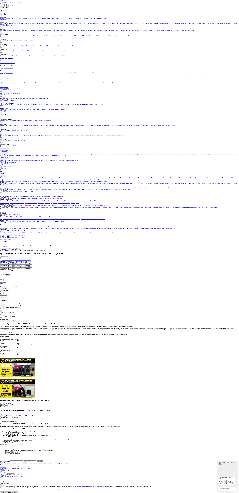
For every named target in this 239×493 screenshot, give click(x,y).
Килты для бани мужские (68, 76)
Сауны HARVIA (4, 130)
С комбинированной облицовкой (101, 18)
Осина (83, 82)
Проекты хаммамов (18, 468)
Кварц (31, 40)
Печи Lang (167, 30)
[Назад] (1, 250)
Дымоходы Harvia (25, 98)
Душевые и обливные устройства (34, 109)
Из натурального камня (53, 45)
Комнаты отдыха (26, 468)
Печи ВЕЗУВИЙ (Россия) (72, 23)
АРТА (27, 71)
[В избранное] (0, 276)
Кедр (1, 82)
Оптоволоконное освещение (37, 55)
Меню (5, 168)
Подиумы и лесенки (60, 109)
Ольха (32, 82)
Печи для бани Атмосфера (35, 23)
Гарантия (15, 2)
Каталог (3, 176)
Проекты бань (3, 467)
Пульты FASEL (72, 35)
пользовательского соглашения (103, 486)
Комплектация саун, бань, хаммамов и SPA (9, 466)
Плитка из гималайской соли (7, 50)
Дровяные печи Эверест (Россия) (21, 23)
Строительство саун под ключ (6, 463)
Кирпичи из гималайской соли (21, 50)
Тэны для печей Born (99, 104)
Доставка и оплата (24, 320)
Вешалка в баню (88, 76)
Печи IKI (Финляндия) (109, 30)
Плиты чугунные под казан (118, 135)
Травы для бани (205, 76)
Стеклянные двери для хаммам (83, 125)
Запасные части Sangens (29, 104)
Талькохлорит (3, 45)
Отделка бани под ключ (33, 463)
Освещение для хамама (49, 55)
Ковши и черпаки (57, 76)
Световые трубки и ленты (24, 55)
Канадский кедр (110, 82)
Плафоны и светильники (6, 55)
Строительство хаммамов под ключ (20, 463)
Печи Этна (107, 23)
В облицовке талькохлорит (86, 18)
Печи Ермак (197, 23)
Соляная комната (41, 245)
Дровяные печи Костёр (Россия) (208, 23)
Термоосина (77, 82)
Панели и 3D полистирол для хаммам (47, 125)
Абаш (19, 82)
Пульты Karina (64, 35)
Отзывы (11, 472)
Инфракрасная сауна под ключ (45, 463)
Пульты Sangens (120, 35)
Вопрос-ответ (6, 470)
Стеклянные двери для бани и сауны (9, 71)
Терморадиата (59, 82)
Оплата (11, 2)
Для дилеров (14, 162)
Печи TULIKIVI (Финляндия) (157, 30)
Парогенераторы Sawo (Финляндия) (74, 61)
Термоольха (94, 82)
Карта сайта (6, 472)
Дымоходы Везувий (45, 98)
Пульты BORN (87, 35)
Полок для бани (25, 82)
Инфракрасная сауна (32, 245)
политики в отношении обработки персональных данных (83, 486)
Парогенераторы (4, 125)
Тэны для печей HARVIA (6, 104)
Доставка (7, 2)
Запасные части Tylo (40, 104)
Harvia (59, 71)
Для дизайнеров (21, 466)
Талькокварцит (37, 45)
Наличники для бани (51, 82)
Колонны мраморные (137, 125)
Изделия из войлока (79, 76)
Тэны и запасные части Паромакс (53, 104)
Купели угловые (22, 109)
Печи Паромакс (146, 30)
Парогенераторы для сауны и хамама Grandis (112, 61)
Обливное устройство (20, 76)
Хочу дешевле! (3, 282)
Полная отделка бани (17, 245)
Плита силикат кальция (11, 120)
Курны (11, 125)
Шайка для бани (30, 76)
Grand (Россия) (57, 135)
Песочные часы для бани (146, 76)
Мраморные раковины (171, 125)
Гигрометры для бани (128, 76)
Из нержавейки (16, 93)
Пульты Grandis (113, 35)
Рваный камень (69, 45)
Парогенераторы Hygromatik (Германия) (92, 61)
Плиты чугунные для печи (106, 135)
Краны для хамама (18, 125)
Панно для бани (4, 87)
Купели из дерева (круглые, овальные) (9, 109)
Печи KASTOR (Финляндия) (223, 23)
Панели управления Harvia (15, 35)
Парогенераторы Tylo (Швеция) (42, 61)
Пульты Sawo (57, 35)
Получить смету (3, 418)
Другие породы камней (24, 40)
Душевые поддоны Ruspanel (48, 109)
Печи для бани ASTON (176, 23)
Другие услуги (5, 243)
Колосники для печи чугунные (83, 135)
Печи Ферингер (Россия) (116, 23)
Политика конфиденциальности (7, 487)
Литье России (34, 135)
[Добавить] (2, 305)
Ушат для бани (119, 76)
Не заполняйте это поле (5, 461)
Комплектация (3, 464)
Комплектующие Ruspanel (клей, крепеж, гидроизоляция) (46, 66)
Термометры (137, 76)
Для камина (44, 45)
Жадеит (9, 40)
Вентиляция (20, 120)
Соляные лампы (47, 50)
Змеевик (24, 45)
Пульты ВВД (79, 35)
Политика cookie (30, 487)
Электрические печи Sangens (36, 30)
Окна (1, 115)
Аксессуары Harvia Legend (109, 76)
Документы (16, 320)
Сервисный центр (49, 245)
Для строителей (29, 466)
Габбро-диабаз (3, 40)
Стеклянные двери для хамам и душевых (46, 71)
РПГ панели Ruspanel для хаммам (7, 66)
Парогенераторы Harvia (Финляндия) (25, 61)
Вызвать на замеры (4, 483)
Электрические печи (14, 18)
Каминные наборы (14, 140)
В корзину (4, 288)
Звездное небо (59, 55)
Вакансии (2, 472)
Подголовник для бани (158, 76)
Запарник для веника (40, 76)
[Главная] (1, 168)
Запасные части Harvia (17, 104)
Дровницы (22, 140)
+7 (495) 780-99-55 (11, 4)
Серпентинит (15, 40)
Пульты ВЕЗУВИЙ (95, 35)
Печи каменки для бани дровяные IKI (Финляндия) (53, 23)
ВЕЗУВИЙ (9, 269)
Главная (3, 250)
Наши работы (5, 246)
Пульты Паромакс (104, 35)
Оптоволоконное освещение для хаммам (100, 125)
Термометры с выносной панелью (7, 76)
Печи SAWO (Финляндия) (135, 30)
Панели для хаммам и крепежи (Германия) (65, 125)
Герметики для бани (38, 120)
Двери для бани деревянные (74, 71)
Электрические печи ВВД (87, 30)
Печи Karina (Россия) (98, 30)
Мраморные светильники (116, 125)
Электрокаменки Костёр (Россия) (22, 30)
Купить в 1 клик (4, 290)
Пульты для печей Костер (28, 35)
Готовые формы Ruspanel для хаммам (24, 66)
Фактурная (62, 45)
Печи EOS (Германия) (175, 30)
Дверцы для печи (94, 135)
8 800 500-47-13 (3, 4)
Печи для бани (12, 250)
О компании (2, 2)
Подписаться (40, 461)
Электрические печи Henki (74, 30)
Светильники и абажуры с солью (35, 50)
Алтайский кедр (102, 82)
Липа (43, 82)
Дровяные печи (4, 18)
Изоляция (2, 120)
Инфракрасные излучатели (20, 145)
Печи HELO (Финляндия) (122, 30)
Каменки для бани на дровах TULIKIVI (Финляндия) (158, 23)
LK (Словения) (49, 135)
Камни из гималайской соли (58, 50)
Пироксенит (19, 45)
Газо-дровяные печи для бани (42, 18)
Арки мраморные (146, 125)
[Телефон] (0, 170)
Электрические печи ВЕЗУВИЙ (188, 30)
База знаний (2, 469)
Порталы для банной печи (188, 23)
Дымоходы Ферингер (34, 98)
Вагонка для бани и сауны (10, 82)
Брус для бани (37, 82)
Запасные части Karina (66, 104)
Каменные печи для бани (55, 18)
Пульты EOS (50, 35)
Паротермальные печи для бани (27, 18)
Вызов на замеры (76, 245)
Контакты (19, 2)
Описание (2, 320)
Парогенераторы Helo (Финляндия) (58, 61)
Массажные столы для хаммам (158, 125)
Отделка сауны (25, 245)
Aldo (101, 71)
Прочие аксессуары (97, 76)
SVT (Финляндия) (13, 135)
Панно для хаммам (127, 125)
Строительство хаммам (7, 245)
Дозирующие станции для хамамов (30, 125)
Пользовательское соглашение (20, 487)
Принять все (14, 492)
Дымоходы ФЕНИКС (5, 98)
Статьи (1, 470)
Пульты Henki (128, 35)
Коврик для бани (168, 76)
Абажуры (14, 55)
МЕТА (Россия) (42, 135)
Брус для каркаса (47, 120)
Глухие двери (107, 71)
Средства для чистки (214, 76)
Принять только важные (5, 492)
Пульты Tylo (44, 35)
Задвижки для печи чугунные (68, 135)
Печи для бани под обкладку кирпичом (71, 18)
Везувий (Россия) (4, 135)
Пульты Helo (37, 35)
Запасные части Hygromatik (78, 104)
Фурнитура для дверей (93, 71)
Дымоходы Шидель (16, 98)
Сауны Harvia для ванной (14, 130)
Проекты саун (11, 468)
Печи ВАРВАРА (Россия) (85, 23)
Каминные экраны (4, 140)
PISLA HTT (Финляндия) (25, 135)
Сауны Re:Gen (24, 130)
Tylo (82, 71)
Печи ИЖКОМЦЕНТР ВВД (97, 23)
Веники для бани (177, 76)
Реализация (2, 462)
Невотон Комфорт (4, 35)
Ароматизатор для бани (187, 76)
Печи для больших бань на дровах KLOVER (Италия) (135, 23)
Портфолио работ (3, 468)
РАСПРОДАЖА (5, 241)
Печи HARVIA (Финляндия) (6, 23)
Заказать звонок (4, 7)
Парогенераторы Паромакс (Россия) (8, 61)
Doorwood (64, 71)
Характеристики (9, 320)
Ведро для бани (49, 76)
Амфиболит (30, 45)
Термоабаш (88, 82)
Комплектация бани (68, 245)
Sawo (86, 71)
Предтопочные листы (28, 120)
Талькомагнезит (11, 45)
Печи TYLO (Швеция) (62, 30)
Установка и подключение (58, 245)
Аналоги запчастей (89, 104)
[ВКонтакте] (0, 477)
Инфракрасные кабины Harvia (7, 145)
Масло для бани (197, 76)
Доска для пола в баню (68, 82)
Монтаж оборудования (64, 463)
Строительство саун (6, 242)
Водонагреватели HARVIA (6, 93)
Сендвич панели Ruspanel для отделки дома (69, 66)
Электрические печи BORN (50, 30)
